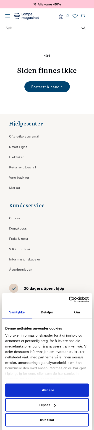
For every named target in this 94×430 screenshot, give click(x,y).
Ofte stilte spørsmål (24, 136)
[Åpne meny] (7, 16)
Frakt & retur (19, 238)
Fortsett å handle (47, 86)
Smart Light (18, 146)
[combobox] (47, 27)
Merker (15, 187)
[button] (82, 16)
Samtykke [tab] (17, 312)
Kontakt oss (18, 228)
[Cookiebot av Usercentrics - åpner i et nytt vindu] (69, 299)
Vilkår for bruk (20, 249)
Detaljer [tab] (47, 312)
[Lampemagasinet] (26, 16)
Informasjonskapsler (24, 259)
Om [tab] (77, 312)
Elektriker (16, 157)
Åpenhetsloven (20, 269)
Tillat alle (47, 390)
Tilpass (44, 405)
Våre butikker (19, 177)
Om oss (15, 218)
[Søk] (83, 28)
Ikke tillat (47, 420)
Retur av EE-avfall (22, 167)
